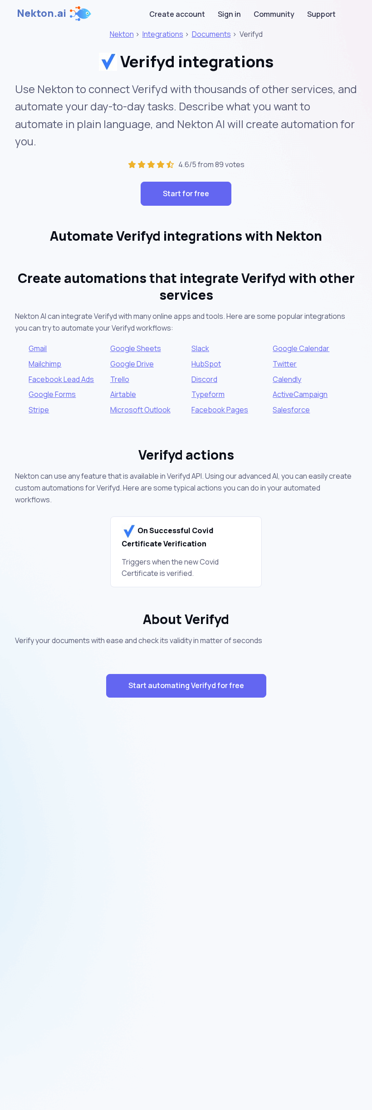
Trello (119, 379)
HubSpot (206, 364)
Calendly (287, 379)
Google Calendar (301, 348)
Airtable (123, 394)
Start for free (186, 193)
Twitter (285, 364)
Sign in (229, 14)
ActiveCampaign (300, 394)
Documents (211, 34)
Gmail (38, 348)
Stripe (39, 410)
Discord (204, 379)
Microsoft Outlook (140, 410)
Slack (200, 348)
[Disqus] (186, 866)
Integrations (162, 34)
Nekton (122, 34)
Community (274, 14)
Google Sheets (135, 348)
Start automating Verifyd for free (186, 685)
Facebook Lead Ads (61, 379)
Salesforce (291, 410)
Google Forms (52, 394)
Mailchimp (45, 364)
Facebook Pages (219, 410)
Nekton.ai (41, 13)
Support (321, 14)
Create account (177, 14)
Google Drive (132, 364)
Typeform (208, 394)
